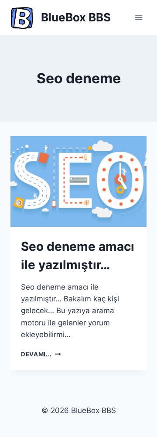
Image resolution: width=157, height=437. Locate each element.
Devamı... (41, 354)
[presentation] (78, 181)
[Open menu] (138, 17)
